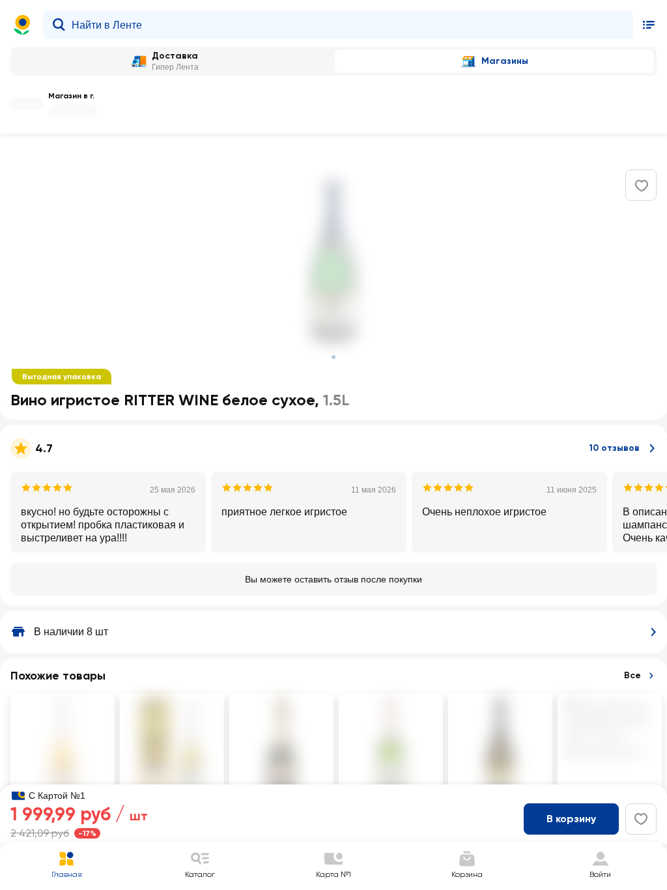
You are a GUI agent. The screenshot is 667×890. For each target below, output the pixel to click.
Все (632, 675)
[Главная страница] (22, 24)
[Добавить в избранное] (641, 185)
